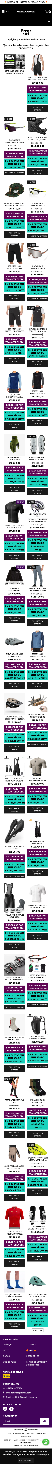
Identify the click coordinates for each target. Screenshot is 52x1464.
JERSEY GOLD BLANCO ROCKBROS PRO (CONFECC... (38, 906)
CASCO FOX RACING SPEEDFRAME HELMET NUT (14, 718)
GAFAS (6, 1356)
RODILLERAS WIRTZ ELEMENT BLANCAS (38, 458)
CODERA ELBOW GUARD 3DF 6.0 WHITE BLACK (38, 1228)
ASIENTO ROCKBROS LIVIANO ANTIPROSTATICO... (14, 847)
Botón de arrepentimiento (26, 1446)
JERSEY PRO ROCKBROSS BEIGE (37, 779)
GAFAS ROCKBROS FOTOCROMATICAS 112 (38, 976)
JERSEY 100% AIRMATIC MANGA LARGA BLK (37, 392)
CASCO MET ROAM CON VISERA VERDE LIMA (38, 1159)
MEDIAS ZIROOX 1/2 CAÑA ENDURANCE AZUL (14, 1295)
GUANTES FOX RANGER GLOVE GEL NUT (14, 1167)
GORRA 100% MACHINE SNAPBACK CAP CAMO (14, 204)
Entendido (26, 1460)
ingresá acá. (26, 1443)
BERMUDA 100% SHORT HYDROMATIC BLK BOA (14, 330)
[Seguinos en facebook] (11, 1409)
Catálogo (7, 1344)
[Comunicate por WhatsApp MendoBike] (45, 1442)
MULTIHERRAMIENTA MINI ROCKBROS (37, 716)
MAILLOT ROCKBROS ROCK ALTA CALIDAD (14, 780)
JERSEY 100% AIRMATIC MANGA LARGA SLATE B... (37, 655)
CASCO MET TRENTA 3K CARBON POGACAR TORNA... (38, 520)
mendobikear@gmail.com (18, 1392)
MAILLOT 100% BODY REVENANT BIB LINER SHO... (37, 78)
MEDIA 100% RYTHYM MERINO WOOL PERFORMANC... (14, 1038)
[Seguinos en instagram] (5, 1409)
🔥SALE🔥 (31, 1350)
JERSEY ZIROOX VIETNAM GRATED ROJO (14, 1233)
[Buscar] (49, 22)
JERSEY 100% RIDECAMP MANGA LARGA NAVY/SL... (14, 396)
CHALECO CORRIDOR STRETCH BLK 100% (37, 330)
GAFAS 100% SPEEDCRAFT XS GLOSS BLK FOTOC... (38, 204)
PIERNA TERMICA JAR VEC (14, 1101)
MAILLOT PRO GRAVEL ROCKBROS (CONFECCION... (14, 916)
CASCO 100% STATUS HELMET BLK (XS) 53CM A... (38, 138)
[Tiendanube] (26, 1431)
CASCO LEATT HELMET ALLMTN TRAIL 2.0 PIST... (37, 1295)
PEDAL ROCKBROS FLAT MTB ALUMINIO (14, 978)
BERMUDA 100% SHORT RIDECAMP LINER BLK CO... (14, 267)
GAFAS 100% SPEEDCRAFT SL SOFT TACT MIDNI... (14, 141)
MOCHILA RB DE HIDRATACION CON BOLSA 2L (37, 1037)
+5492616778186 (14, 1388)
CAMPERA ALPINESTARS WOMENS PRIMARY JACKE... (14, 589)
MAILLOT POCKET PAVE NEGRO (37, 842)
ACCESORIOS (32, 1356)
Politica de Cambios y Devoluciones (36, 1363)
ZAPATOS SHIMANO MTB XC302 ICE (14, 655)
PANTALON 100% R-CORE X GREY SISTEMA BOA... (38, 589)
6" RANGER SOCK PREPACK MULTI (37, 1101)
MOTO (6, 1350)
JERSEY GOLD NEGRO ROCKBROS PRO (14, 527)
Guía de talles (9, 1362)
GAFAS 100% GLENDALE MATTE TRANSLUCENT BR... (37, 267)
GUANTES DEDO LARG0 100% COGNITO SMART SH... (14, 458)
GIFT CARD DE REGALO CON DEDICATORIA (14, 72)
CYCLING (31, 1344)
